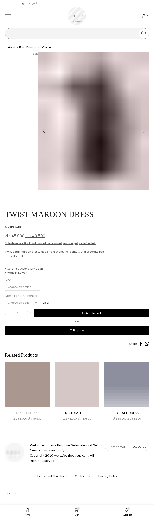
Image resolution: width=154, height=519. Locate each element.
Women (46, 47)
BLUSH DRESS (27, 413)
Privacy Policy (108, 476)
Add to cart (93, 313)
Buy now (79, 330)
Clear (46, 302)
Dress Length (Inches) (21, 296)
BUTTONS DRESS (77, 413)
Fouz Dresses (28, 47)
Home (12, 47)
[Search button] (144, 33)
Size (8, 280)
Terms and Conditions (52, 476)
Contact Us (82, 476)
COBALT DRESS (127, 413)
